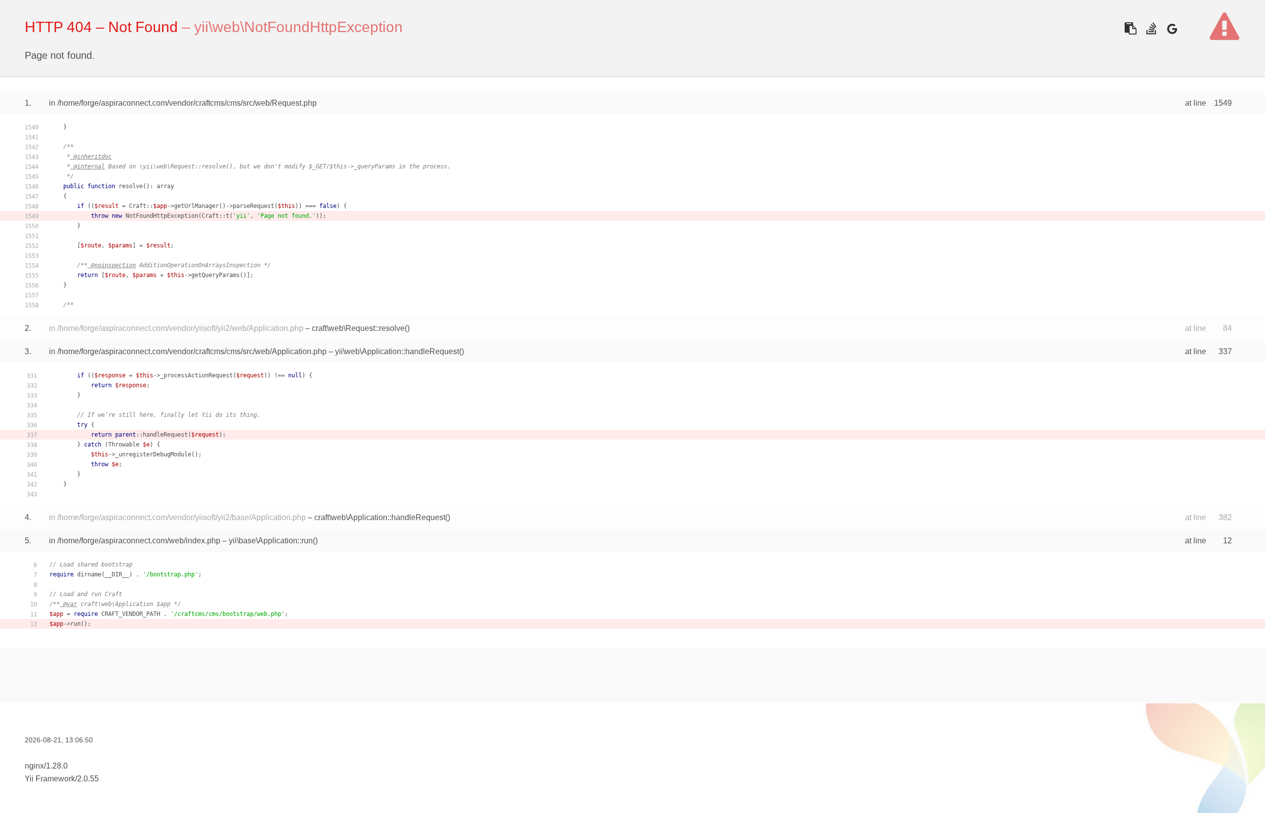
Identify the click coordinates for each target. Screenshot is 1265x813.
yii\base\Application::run (271, 540)
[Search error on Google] (1172, 28)
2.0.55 (88, 778)
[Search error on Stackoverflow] (1151, 28)
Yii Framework (50, 778)
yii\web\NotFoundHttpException (298, 27)
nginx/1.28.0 (46, 766)
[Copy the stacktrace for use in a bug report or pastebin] (1130, 28)
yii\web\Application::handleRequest (397, 351)
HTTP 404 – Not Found (101, 27)
